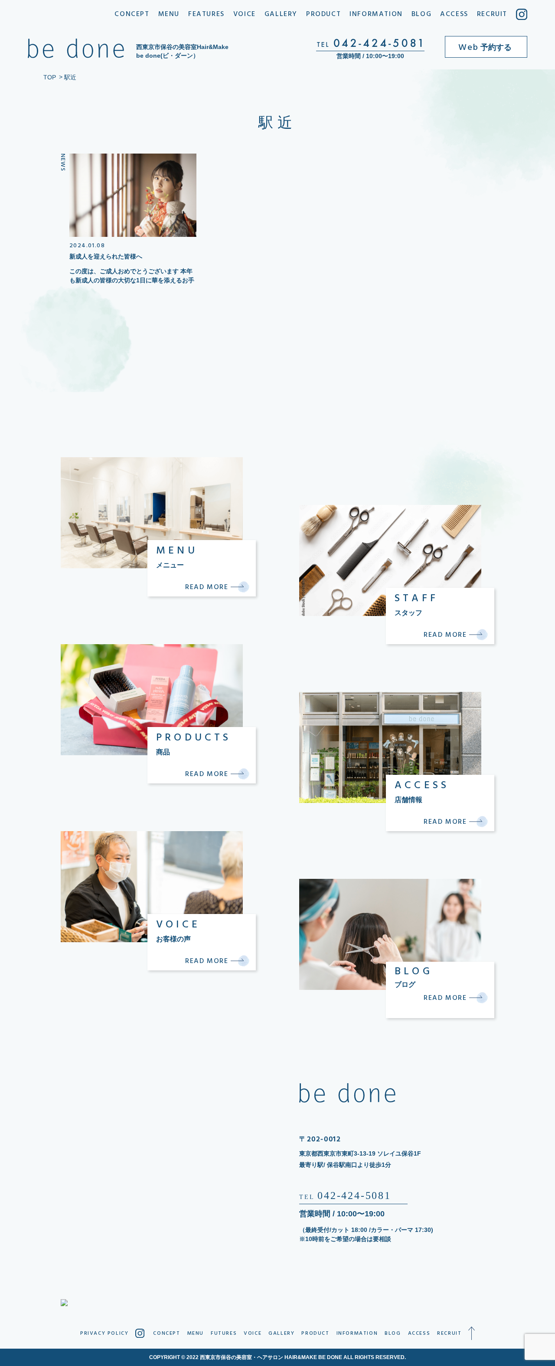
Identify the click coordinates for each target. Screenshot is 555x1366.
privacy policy (104, 1333)
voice (244, 14)
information (376, 14)
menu (169, 14)
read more (208, 587)
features (206, 14)
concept (131, 14)
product (323, 14)
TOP (49, 77)
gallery (280, 14)
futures (224, 1333)
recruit (492, 14)
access (454, 14)
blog (421, 14)
